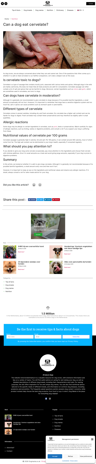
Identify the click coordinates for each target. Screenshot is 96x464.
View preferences (86, 456)
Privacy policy (74, 460)
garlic (84, 89)
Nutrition (50, 10)
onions (76, 89)
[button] (92, 439)
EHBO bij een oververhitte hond (31, 246)
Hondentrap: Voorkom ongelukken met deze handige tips (78, 247)
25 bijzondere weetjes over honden (24, 429)
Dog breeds (28, 10)
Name (8, 334)
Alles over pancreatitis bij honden (77, 262)
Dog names (39, 10)
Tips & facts (16, 10)
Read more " (21, 252)
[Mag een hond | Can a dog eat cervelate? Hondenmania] (51, 440)
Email (36, 334)
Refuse (70, 456)
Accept (54, 456)
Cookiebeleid (65, 460)
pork (55, 127)
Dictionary (60, 10)
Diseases (70, 10)
